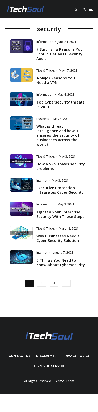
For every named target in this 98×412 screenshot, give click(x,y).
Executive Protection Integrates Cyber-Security (60, 189)
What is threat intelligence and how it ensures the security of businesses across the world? (57, 135)
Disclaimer (46, 356)
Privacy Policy (76, 356)
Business (42, 119)
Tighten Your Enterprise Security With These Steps (60, 214)
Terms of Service (49, 366)
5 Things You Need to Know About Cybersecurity (60, 262)
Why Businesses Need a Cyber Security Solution (58, 238)
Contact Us (19, 356)
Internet (41, 180)
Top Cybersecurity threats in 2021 (60, 104)
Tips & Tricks (45, 70)
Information (44, 42)
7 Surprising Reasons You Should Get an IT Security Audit (59, 54)
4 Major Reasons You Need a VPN (55, 80)
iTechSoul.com (64, 381)
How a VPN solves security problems (60, 166)
